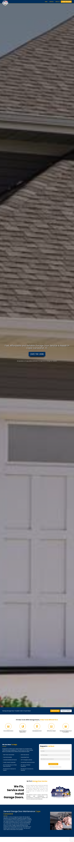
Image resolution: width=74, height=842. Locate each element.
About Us (58, 1)
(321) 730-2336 (37, 354)
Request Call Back (66, 710)
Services (51, 1)
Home (46, 1)
